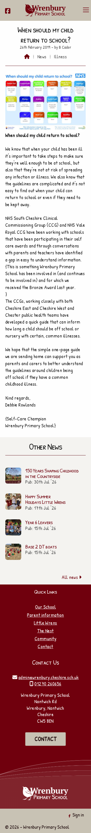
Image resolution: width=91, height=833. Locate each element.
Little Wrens (45, 622)
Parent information (45, 615)
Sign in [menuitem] (78, 814)
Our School (45, 607)
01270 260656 (47, 683)
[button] (86, 10)
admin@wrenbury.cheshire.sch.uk (48, 677)
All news (72, 577)
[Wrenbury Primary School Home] (45, 10)
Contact (45, 646)
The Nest (45, 630)
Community (45, 638)
